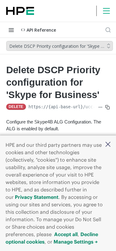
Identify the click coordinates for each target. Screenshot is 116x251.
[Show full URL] (100, 107)
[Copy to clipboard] (107, 107)
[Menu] (106, 11)
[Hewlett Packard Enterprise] (20, 11)
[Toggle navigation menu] (11, 30)
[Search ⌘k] (108, 30)
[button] (107, 145)
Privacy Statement (36, 197)
